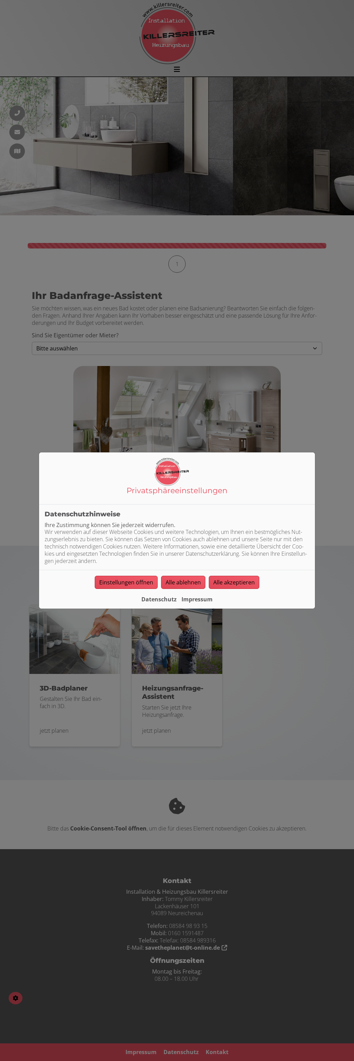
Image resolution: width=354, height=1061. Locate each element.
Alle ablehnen (183, 582)
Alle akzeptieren (234, 582)
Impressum (197, 599)
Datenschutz (159, 599)
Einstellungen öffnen (126, 582)
